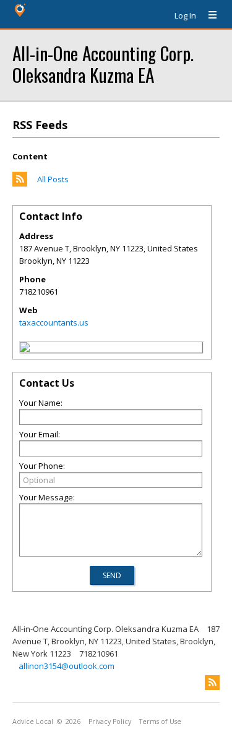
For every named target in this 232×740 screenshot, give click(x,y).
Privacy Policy (109, 721)
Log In (185, 15)
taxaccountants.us (53, 322)
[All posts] (19, 183)
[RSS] (212, 682)
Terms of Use (160, 721)
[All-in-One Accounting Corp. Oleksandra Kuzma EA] (25, 349)
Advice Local (32, 721)
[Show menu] (208, 15)
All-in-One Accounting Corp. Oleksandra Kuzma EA (103, 64)
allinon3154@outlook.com (66, 665)
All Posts (53, 179)
